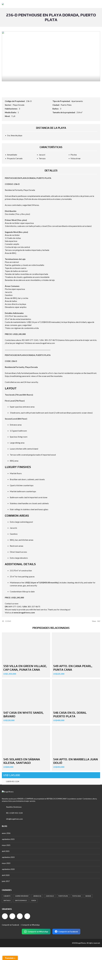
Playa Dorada (18, 105)
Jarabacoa (37, 896)
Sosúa (33, 900)
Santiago (6, 900)
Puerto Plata (66, 105)
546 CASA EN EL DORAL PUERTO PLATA (70, 714)
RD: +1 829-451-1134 (14, 813)
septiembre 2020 (8, 869)
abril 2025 (5, 851)
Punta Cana (76, 896)
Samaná (88, 896)
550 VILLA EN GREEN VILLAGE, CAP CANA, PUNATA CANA (25, 667)
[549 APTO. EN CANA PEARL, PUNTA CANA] (76, 647)
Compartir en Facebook (10, 925)
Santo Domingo (21, 900)
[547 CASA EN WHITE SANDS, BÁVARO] (26, 694)
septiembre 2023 (8, 857)
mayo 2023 (6, 863)
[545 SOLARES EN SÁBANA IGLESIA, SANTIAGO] (26, 741)
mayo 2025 (6, 845)
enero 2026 (6, 833)
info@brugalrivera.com (14, 819)
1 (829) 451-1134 (12, 781)
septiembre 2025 (8, 839)
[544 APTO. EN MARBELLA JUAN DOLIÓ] (76, 741)
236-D (29, 101)
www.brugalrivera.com (24, 612)
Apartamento (77, 101)
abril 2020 (5, 875)
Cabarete (6, 896)
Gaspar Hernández (21, 896)
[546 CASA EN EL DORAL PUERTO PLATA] (76, 694)
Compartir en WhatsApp (31, 925)
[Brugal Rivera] (2, 4)
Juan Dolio (50, 896)
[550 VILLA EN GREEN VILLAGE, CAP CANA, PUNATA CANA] (26, 647)
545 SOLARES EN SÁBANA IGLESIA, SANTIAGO (21, 761)
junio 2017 (6, 881)
